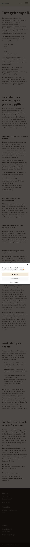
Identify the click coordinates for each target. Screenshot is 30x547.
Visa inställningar (15, 278)
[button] (27, 264)
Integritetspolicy (14, 282)
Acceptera (15, 274)
